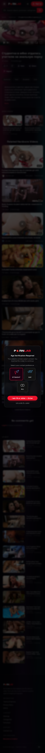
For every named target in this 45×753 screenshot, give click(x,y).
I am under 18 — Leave (22, 403)
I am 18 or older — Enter (22, 398)
